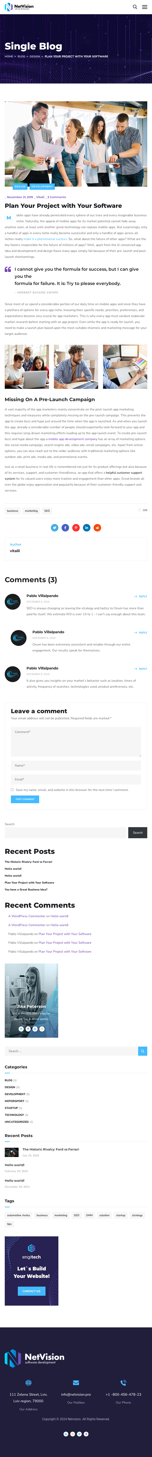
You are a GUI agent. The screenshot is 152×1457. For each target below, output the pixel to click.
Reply (143, 596)
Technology (14, 1115)
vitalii (40, 197)
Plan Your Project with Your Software (29, 883)
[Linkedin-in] (66, 1434)
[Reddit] (97, 528)
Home (9, 56)
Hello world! (13, 869)
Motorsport (14, 1101)
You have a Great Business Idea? (26, 889)
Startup (11, 1108)
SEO (47, 511)
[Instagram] (72, 1434)
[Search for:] (76, 1051)
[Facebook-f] (86, 1434)
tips (9, 1224)
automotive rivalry (18, 1215)
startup (120, 1215)
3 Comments (57, 197)
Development (42, 186)
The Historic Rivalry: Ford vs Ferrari (28, 862)
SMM (89, 1215)
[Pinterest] (76, 528)
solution (104, 1215)
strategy (137, 1215)
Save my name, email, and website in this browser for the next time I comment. (72, 790)
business (12, 511)
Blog (21, 56)
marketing (31, 511)
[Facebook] (65, 528)
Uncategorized (17, 1122)
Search (9, 824)
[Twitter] (54, 528)
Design (35, 56)
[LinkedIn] (86, 528)
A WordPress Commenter (27, 916)
